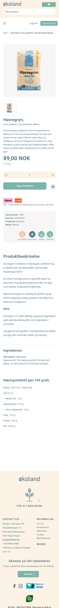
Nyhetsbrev (42, 531)
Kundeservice (43, 527)
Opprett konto (49, 23)
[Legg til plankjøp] (53, 187)
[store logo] (16, 4)
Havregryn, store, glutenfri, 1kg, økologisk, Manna (32, 33)
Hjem (5, 33)
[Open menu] (4, 23)
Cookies (40, 534)
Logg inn (33, 23)
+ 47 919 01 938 (10, 543)
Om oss (40, 523)
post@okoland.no (11, 540)
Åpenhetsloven (43, 538)
